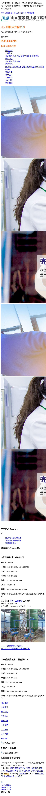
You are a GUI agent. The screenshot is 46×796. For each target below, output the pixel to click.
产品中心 (9, 64)
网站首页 (9, 51)
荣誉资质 (35, 56)
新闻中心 (9, 59)
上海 (32, 768)
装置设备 (9, 72)
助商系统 (22, 774)
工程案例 (9, 77)
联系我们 (9, 83)
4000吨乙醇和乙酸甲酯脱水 (15, 649)
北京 (40, 768)
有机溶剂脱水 (10, 543)
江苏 (16, 768)
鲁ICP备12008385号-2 (9, 771)
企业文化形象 (26, 56)
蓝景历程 (16, 56)
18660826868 (6, 787)
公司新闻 (9, 61)
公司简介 (9, 56)
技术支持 (9, 75)
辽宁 (20, 768)
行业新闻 (16, 61)
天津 (36, 768)
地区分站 (9, 13)
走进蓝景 (9, 53)
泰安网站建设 (9, 776)
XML (24, 13)
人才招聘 (9, 80)
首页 (11, 601)
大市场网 (18, 776)
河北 (24, 768)
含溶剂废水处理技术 (30, 67)
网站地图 (17, 13)
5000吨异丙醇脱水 (12, 646)
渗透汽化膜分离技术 (13, 67)
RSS (2, 13)
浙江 (12, 768)
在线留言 (30, 13)
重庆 (28, 768)
